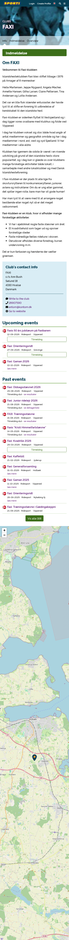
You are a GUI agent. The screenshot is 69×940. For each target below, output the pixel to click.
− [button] (4, 535)
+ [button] (4, 530)
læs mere (12, 368)
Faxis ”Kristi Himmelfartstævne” (26, 427)
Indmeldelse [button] (16, 52)
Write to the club (19, 298)
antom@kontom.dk (20, 307)
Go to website (17, 311)
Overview (32, 40)
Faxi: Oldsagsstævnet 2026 (24, 387)
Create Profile (44, 3)
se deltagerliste (31, 407)
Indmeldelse (16, 40)
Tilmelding (37, 339)
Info (4, 40)
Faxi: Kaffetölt (15, 456)
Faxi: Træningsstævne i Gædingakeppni (31, 506)
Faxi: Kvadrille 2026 (19, 440)
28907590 (15, 302)
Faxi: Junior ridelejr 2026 (22, 400)
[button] (55, 3)
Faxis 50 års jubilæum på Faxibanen (29, 330)
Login (32, 3)
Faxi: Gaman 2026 (18, 361)
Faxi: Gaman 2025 (18, 479)
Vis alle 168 (34, 518)
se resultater (30, 394)
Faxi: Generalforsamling (21, 466)
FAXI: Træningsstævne (21, 414)
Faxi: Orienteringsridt (20, 346)
